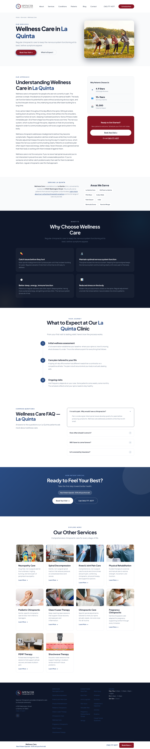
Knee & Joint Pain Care (59, 699)
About (41, 6)
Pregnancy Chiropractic (60, 724)
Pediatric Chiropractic (59, 708)
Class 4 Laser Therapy (59, 712)
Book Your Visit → (110, 133)
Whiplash (97, 695)
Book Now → (126, 745)
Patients (74, 6)
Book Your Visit (62, 501)
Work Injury (97, 691)
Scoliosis (97, 699)
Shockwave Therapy (59, 732)
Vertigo (83, 720)
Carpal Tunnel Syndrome (98, 719)
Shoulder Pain (85, 708)
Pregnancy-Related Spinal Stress (85, 714)
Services (51, 6)
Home (17, 17)
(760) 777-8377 (113, 138)
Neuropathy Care (58, 691)
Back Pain (84, 695)
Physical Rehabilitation (59, 704)
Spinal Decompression (59, 695)
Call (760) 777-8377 (86, 501)
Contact (93, 6)
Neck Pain (84, 691)
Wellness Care (57, 720)
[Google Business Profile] (17, 715)
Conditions (62, 6)
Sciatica (96, 714)
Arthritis (96, 710)
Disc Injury (84, 704)
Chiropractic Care (58, 716)
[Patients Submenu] (79, 6)
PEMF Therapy (57, 728)
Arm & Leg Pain (85, 699)
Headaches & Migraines (98, 705)
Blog (84, 6)
